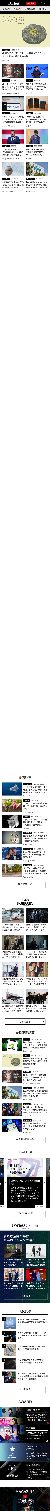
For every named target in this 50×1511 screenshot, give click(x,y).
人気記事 (17, 9)
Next (44, 1183)
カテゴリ (43, 9)
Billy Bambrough (29, 1116)
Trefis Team (30, 191)
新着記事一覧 (25, 884)
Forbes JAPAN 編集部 (10, 93)
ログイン (42, 3)
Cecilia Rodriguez (30, 796)
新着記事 (6, 9)
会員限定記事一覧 (25, 1139)
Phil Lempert (28, 812)
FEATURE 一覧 (25, 1213)
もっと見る (25, 1021)
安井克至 (29, 93)
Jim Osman (27, 1051)
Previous (6, 1183)
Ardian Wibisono (8, 126)
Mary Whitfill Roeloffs (10, 159)
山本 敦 (28, 126)
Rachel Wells (28, 877)
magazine (6, 60)
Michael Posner (8, 191)
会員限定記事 (30, 9)
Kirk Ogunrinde (29, 861)
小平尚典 (26, 828)
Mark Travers (28, 844)
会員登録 (30, 3)
